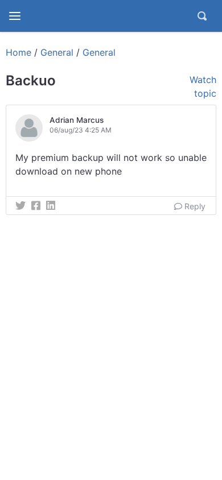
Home (18, 52)
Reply (193, 206)
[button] (66, 128)
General (56, 52)
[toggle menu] (15, 16)
